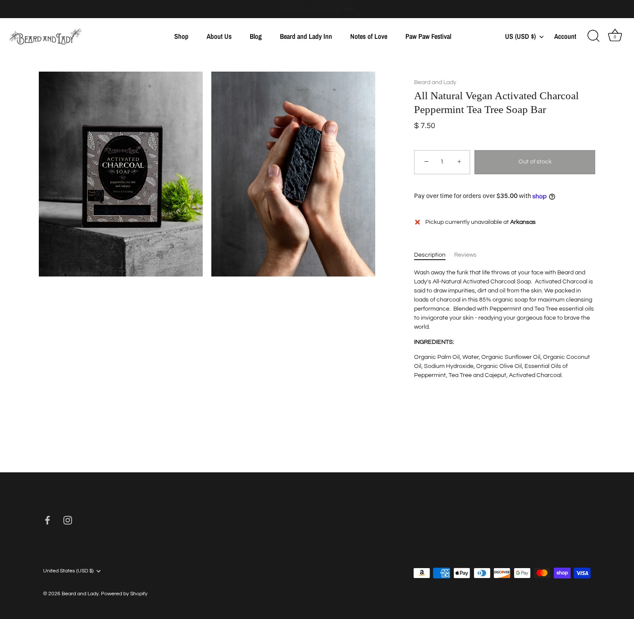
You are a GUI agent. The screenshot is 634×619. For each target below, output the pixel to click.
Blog (256, 36)
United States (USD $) (68, 570)
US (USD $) (520, 36)
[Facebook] (47, 520)
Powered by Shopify (124, 593)
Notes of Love (368, 36)
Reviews (465, 255)
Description (430, 255)
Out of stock (535, 162)
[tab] (434, 255)
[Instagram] (67, 520)
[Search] (593, 36)
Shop (181, 36)
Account (565, 36)
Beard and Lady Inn (306, 36)
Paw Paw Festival (428, 36)
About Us (219, 36)
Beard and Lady (435, 82)
